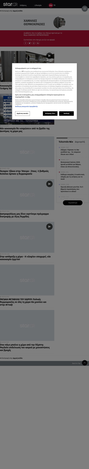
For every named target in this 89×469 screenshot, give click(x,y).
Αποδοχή (66, 113)
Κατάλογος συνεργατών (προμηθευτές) (26, 106)
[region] (44, 91)
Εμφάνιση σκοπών (22, 113)
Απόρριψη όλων (50, 113)
